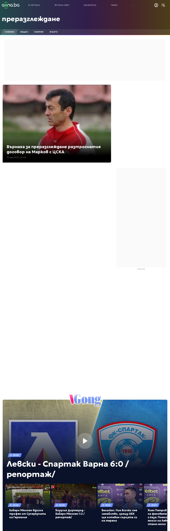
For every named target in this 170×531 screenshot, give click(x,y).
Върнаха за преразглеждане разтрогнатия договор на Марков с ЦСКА (54, 149)
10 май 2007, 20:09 (16, 157)
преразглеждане (31, 19)
